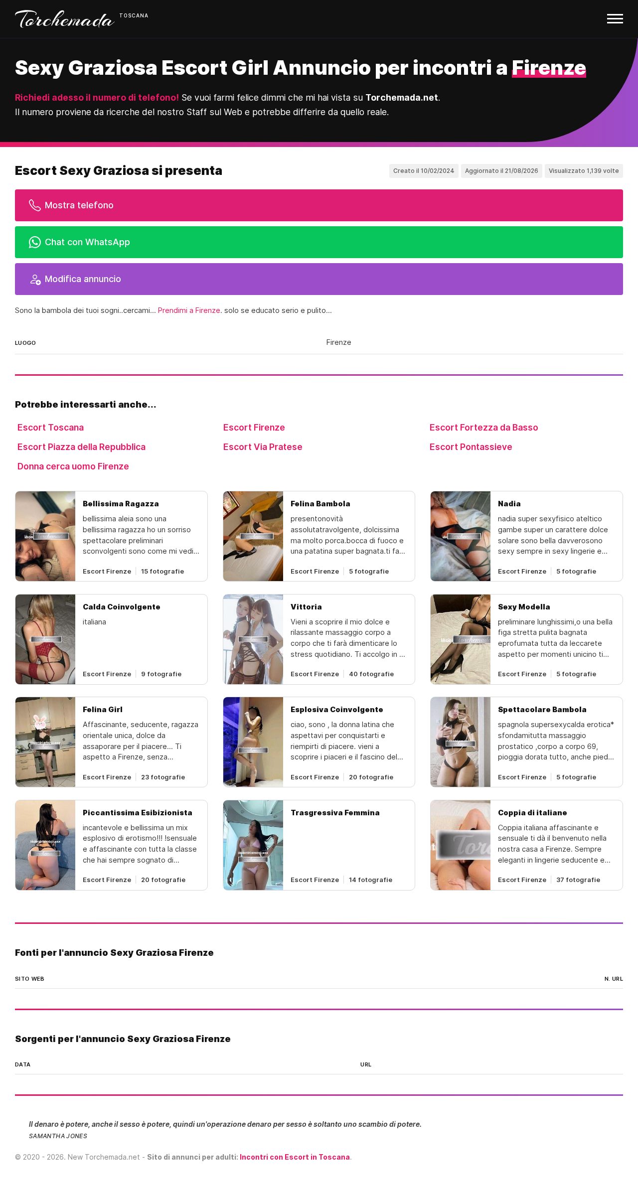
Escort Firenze (254, 427)
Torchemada (65, 19)
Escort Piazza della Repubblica (81, 447)
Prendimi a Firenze (189, 310)
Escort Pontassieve (471, 447)
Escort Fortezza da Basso (484, 427)
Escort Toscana (50, 427)
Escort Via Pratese (263, 447)
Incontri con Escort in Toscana (295, 1157)
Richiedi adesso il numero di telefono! (97, 97)
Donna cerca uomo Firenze (73, 466)
